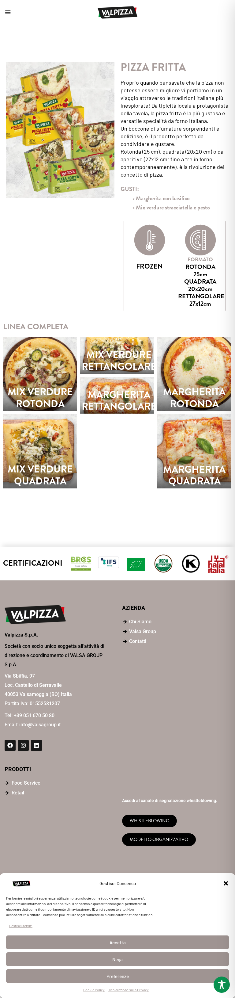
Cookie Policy (94, 990)
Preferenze (117, 976)
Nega (117, 959)
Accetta (118, 942)
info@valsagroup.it (40, 725)
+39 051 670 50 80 (34, 715)
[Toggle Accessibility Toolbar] (221, 984)
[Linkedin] (36, 745)
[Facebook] (10, 745)
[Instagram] (23, 745)
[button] (226, 883)
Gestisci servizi (20, 925)
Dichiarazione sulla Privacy (128, 990)
